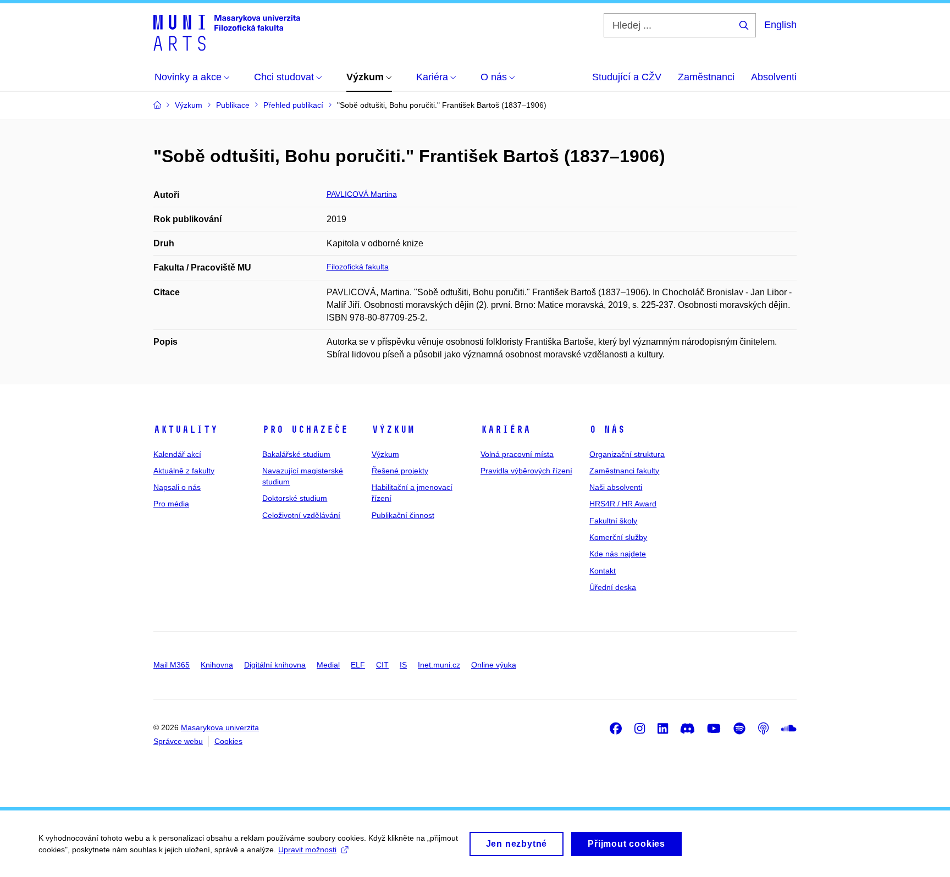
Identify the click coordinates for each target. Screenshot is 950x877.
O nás (607, 429)
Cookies (228, 741)
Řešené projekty (400, 470)
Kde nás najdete (617, 553)
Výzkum (393, 429)
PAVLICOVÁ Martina (362, 194)
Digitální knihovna (275, 664)
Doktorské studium (294, 498)
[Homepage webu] (226, 32)
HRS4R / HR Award (622, 503)
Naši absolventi (615, 487)
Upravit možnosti (307, 849)
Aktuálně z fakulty (183, 470)
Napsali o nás (177, 487)
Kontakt (602, 570)
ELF (358, 664)
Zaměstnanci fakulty (624, 470)
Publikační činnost (403, 515)
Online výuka (493, 664)
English (780, 24)
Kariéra (505, 429)
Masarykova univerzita (220, 727)
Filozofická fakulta (358, 266)
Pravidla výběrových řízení (526, 470)
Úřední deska (612, 587)
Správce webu (178, 741)
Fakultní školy (613, 520)
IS (403, 664)
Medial (328, 664)
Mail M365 (171, 664)
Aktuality (185, 429)
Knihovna (217, 664)
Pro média (171, 503)
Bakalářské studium (296, 454)
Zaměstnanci (706, 76)
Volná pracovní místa (517, 454)
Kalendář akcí (177, 454)
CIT (382, 664)
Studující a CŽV (626, 76)
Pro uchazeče (305, 429)
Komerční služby (618, 537)
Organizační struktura (627, 454)
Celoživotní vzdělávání (301, 515)
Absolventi (774, 76)
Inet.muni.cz (439, 664)
